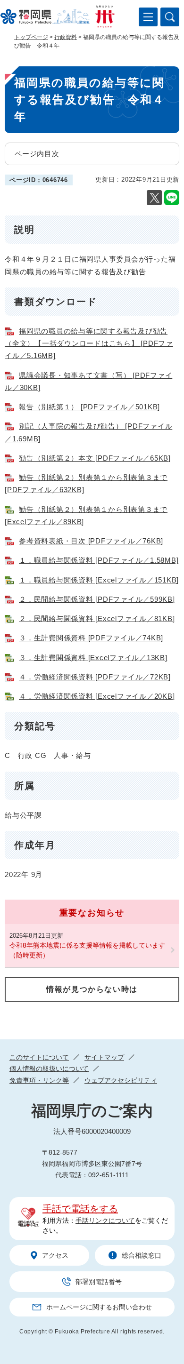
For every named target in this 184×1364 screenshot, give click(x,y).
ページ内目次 (37, 154)
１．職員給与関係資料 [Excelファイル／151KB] (99, 580)
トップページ (31, 37)
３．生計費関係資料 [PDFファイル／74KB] (91, 638)
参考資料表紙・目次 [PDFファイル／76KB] (91, 541)
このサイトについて (39, 1057)
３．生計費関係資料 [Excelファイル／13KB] (93, 658)
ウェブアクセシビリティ (120, 1080)
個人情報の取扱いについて (49, 1068)
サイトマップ (104, 1057)
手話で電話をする (80, 1209)
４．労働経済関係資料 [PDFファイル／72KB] (95, 677)
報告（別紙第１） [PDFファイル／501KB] (89, 407)
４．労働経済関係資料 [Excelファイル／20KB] (97, 696)
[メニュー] (148, 17)
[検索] (169, 17)
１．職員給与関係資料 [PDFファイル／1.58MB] (98, 560)
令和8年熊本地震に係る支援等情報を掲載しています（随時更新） (87, 950)
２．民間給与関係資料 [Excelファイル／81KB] (97, 618)
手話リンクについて (105, 1220)
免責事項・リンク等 (39, 1080)
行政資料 (65, 37)
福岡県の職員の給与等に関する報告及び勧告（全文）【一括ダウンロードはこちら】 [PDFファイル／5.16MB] (89, 343)
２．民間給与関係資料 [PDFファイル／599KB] (97, 599)
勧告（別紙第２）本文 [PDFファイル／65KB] (95, 458)
